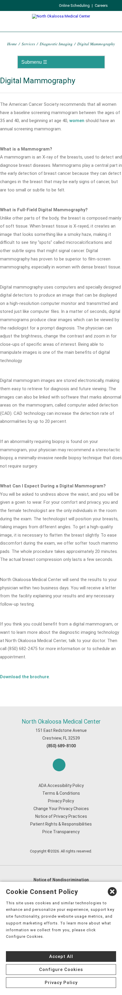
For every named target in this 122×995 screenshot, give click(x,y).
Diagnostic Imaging (56, 44)
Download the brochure (24, 676)
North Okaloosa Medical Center (61, 721)
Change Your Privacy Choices (61, 808)
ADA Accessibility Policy (61, 785)
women (76, 120)
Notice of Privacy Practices (61, 816)
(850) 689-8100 (61, 745)
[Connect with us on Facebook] (59, 765)
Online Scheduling (74, 5)
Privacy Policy (61, 801)
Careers (101, 5)
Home (12, 44)
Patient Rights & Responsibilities (61, 824)
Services (28, 44)
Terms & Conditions (61, 793)
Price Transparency (61, 831)
